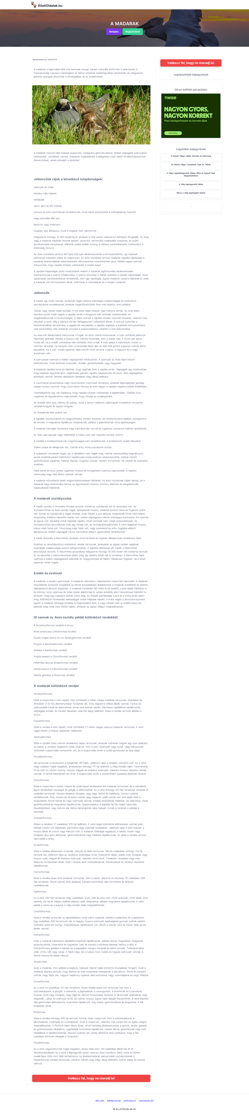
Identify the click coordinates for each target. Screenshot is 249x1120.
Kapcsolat (130, 1100)
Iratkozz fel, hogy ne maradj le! (91, 1078)
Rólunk (100, 1100)
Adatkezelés (146, 1100)
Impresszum (114, 1100)
